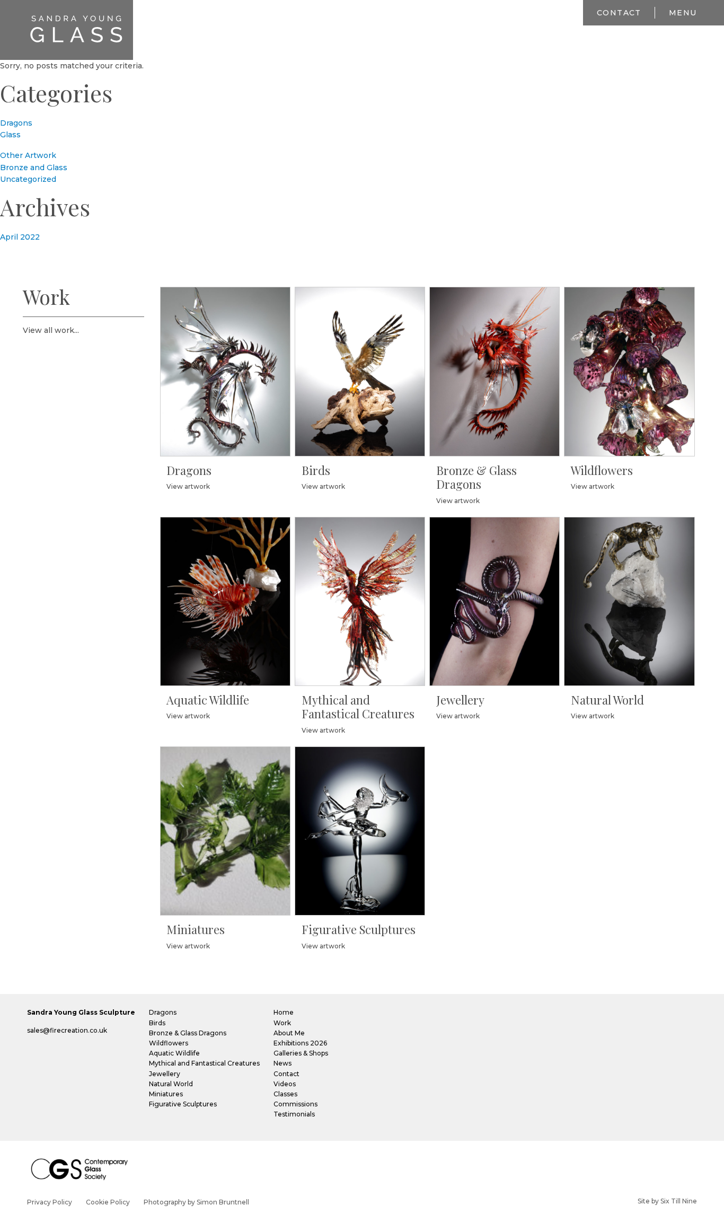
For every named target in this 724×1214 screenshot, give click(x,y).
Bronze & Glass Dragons (187, 1033)
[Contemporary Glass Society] (83, 1168)
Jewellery (164, 1074)
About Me (289, 1033)
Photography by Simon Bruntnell (196, 1202)
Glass (10, 134)
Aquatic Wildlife (174, 1053)
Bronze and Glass (33, 167)
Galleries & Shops (300, 1053)
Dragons (16, 123)
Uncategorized (28, 179)
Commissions (295, 1104)
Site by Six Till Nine (667, 1201)
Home (283, 1012)
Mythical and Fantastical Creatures (204, 1063)
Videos (284, 1084)
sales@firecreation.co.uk (67, 1030)
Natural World (171, 1084)
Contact (619, 12)
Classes (285, 1094)
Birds (157, 1023)
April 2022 (20, 237)
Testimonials (294, 1114)
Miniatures (166, 1094)
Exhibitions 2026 (300, 1043)
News (282, 1063)
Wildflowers (168, 1043)
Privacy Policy (49, 1202)
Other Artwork (28, 155)
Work (282, 1023)
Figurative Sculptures (183, 1104)
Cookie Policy (108, 1202)
